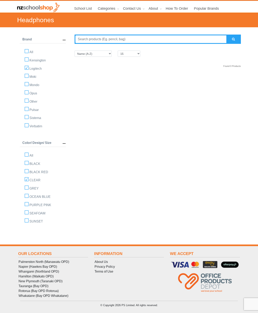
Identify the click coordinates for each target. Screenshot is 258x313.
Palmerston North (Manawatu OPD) (44, 261)
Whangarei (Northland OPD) (39, 271)
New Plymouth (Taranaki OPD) (40, 281)
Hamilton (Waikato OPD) (36, 276)
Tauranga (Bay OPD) (33, 286)
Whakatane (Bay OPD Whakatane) (43, 295)
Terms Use (104, 271)
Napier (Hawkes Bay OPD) (38, 266)
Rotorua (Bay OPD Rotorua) (39, 291)
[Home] (38, 8)
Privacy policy (105, 266)
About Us (101, 261)
